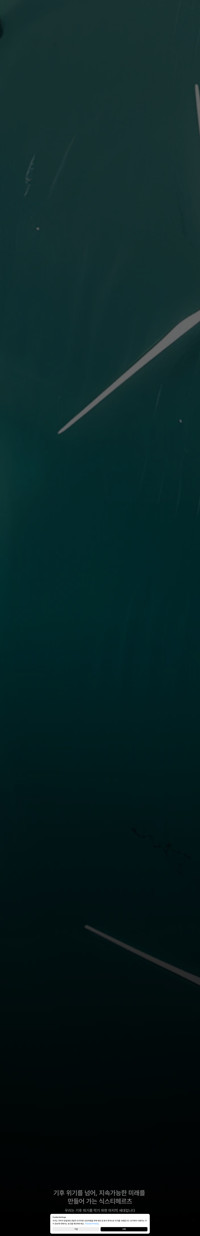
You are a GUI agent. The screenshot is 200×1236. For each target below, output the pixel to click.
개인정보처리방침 (92, 1224)
